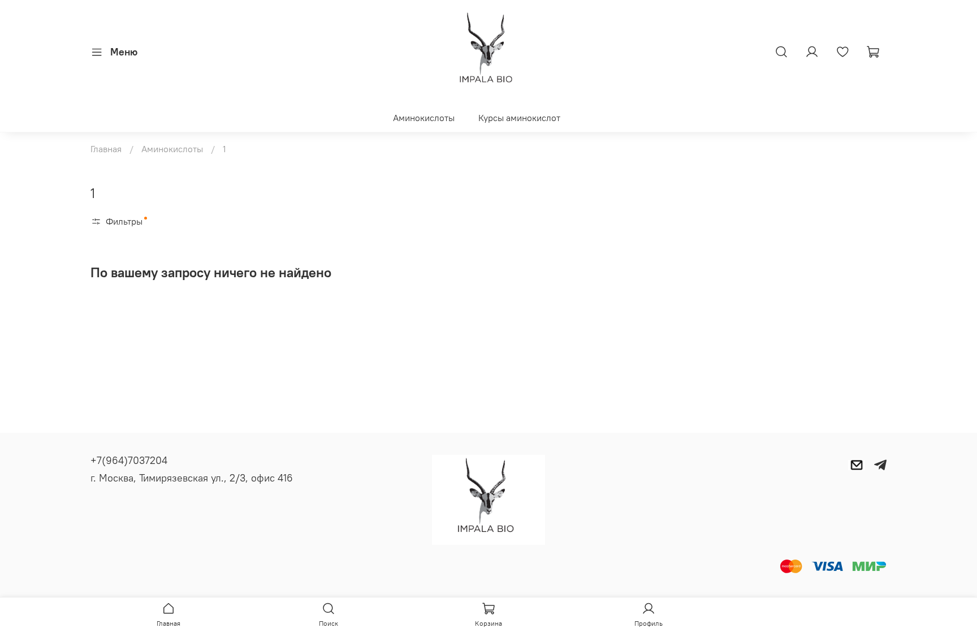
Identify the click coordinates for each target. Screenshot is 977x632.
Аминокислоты (424, 117)
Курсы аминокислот (519, 117)
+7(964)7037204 (128, 460)
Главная (106, 148)
